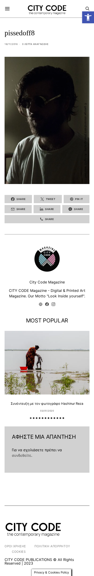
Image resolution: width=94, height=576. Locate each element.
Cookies (19, 551)
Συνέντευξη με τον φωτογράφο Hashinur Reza (47, 403)
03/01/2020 (47, 410)
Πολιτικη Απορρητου (52, 546)
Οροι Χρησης (15, 546)
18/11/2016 (11, 44)
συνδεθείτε (21, 455)
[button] (88, 17)
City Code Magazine (47, 282)
